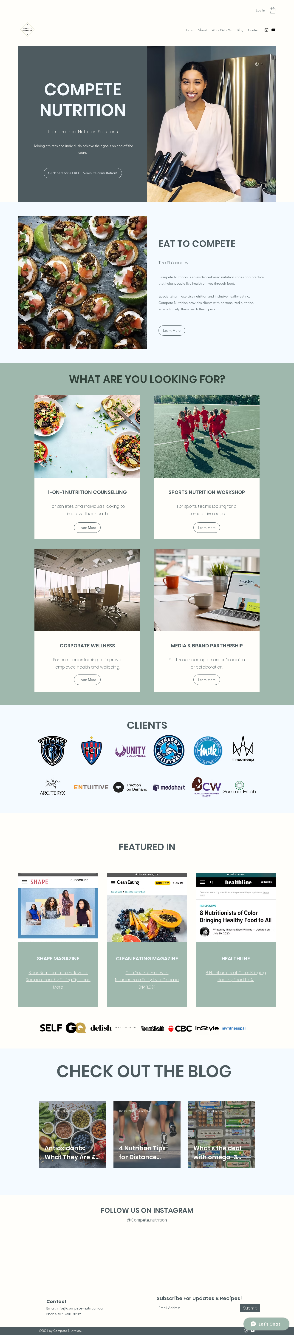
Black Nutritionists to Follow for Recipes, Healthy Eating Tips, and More (58, 980)
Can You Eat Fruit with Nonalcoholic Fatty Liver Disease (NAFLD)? (147, 980)
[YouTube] (273, 30)
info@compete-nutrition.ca (80, 1308)
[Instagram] (266, 30)
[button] (272, 10)
